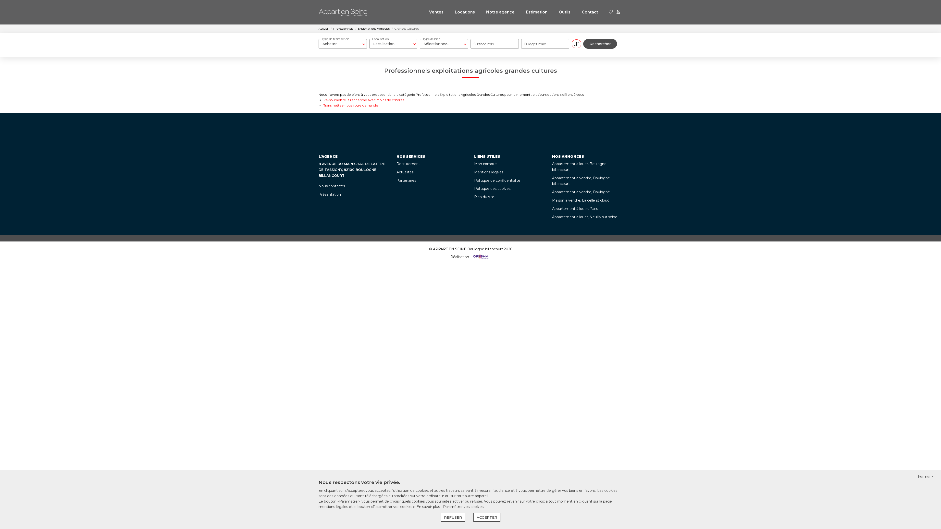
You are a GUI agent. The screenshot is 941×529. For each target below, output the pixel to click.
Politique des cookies (492, 188)
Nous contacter (332, 186)
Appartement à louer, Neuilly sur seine (584, 217)
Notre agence (500, 12)
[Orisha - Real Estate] (480, 257)
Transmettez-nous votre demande (350, 105)
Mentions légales (488, 172)
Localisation (380, 39)
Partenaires (406, 180)
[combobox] (343, 43)
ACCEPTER (487, 517)
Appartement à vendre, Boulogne (581, 192)
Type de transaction (335, 39)
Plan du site (484, 197)
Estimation (536, 12)
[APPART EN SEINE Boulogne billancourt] (343, 12)
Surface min (483, 44)
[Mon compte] (618, 12)
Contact (590, 12)
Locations (465, 12)
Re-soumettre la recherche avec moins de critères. (364, 100)
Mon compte (485, 164)
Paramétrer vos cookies (463, 507)
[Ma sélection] (611, 12)
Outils (564, 12)
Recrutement (408, 164)
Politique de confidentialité (497, 180)
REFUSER (453, 517)
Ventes (436, 12)
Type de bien (431, 39)
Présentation (330, 194)
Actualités (404, 172)
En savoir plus (429, 507)
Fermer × (926, 476)
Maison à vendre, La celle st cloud (580, 200)
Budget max (535, 44)
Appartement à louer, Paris (575, 208)
